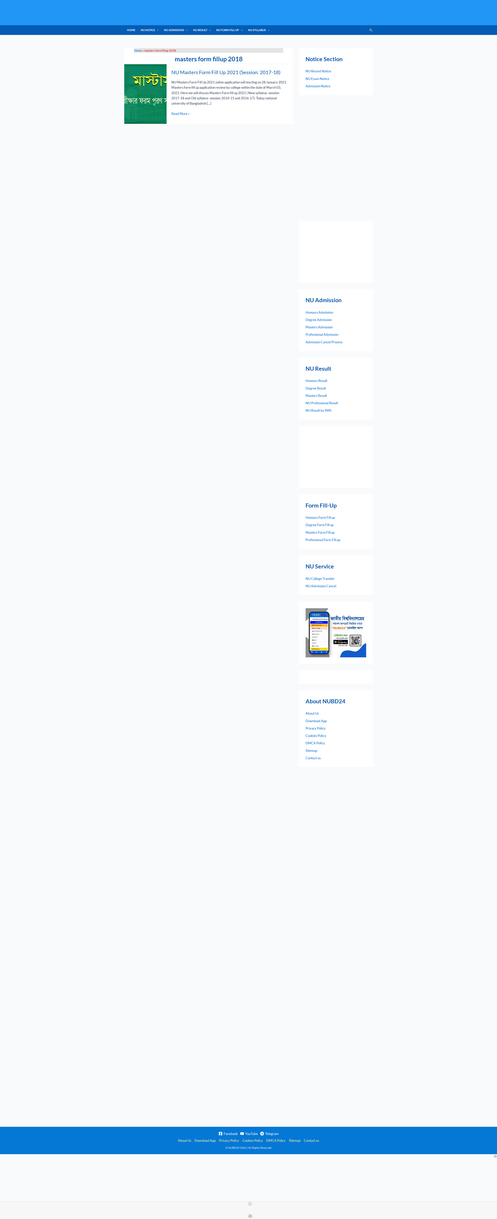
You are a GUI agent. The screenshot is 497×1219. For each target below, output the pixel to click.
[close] (250, 1204)
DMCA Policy (315, 743)
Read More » (180, 113)
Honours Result (316, 381)
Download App (316, 721)
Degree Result (316, 388)
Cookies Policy (316, 736)
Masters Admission (319, 327)
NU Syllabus (257, 30)
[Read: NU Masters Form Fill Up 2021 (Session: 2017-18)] (145, 94)
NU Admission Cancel (321, 586)
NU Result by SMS (318, 410)
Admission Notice (318, 86)
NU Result (200, 30)
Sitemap (311, 751)
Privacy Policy (316, 728)
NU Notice (148, 30)
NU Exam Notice (317, 79)
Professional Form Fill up (323, 540)
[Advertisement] (336, 251)
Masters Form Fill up (320, 532)
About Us (312, 713)
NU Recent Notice (318, 71)
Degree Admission (319, 320)
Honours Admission (319, 312)
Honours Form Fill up (320, 517)
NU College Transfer (320, 579)
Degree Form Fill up (320, 525)
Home (131, 30)
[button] (157, 30)
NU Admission (174, 30)
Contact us (313, 758)
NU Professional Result (322, 403)
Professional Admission (322, 334)
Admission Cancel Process (324, 342)
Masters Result (316, 396)
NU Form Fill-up (227, 30)
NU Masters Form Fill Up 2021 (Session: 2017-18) (226, 72)
